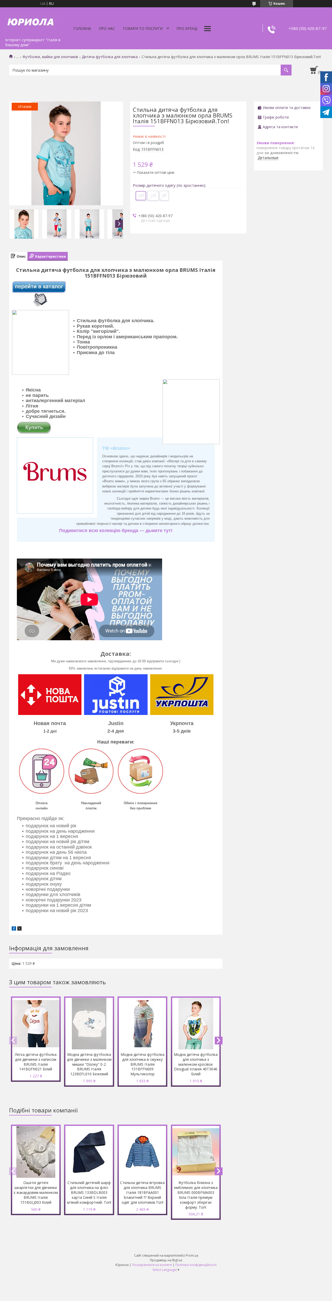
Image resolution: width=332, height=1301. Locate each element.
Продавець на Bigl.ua (166, 1260)
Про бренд (186, 28)
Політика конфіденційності (196, 1265)
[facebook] (14, 929)
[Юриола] (31, 21)
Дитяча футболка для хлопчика (110, 56)
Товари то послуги (143, 28)
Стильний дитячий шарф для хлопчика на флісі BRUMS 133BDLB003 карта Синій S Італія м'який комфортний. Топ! (89, 1192)
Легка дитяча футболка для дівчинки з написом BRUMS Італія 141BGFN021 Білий (36, 1062)
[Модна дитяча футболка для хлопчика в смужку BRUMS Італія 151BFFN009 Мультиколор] (142, 1024)
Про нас (107, 28)
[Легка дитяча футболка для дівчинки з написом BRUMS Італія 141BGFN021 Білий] (35, 1024)
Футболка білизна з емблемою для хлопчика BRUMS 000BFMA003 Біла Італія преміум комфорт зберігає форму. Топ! (196, 1194)
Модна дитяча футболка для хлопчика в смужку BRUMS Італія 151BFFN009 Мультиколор (142, 1064)
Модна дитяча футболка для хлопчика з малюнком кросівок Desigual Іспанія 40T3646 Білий (196, 1064)
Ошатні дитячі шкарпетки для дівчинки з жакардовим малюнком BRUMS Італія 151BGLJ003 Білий (35, 1192)
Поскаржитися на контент (152, 1265)
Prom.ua (192, 1255)
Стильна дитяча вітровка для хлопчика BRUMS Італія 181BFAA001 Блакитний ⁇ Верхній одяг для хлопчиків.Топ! (142, 1192)
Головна (82, 28)
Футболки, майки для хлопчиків (50, 56)
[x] (19, 929)
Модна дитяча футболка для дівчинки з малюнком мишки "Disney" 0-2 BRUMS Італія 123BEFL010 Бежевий (89, 1064)
